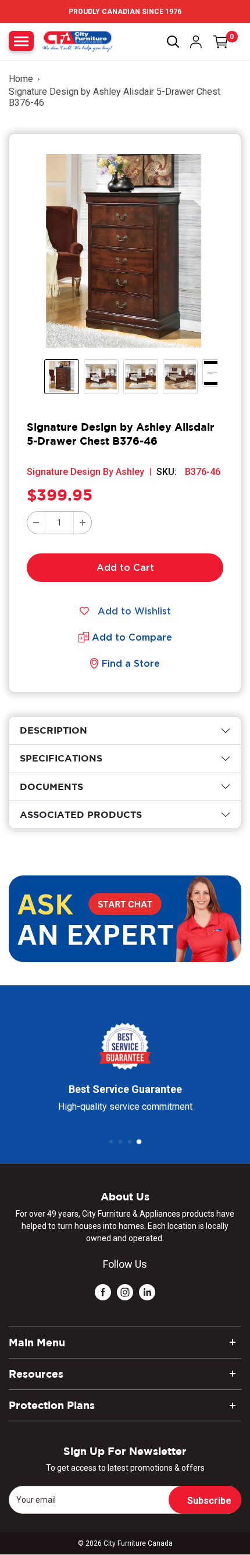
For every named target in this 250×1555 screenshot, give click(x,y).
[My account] (195, 42)
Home (21, 78)
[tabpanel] (125, 730)
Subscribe (209, 1500)
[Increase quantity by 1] (82, 523)
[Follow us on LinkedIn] (147, 1291)
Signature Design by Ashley (85, 471)
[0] (221, 42)
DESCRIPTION (53, 730)
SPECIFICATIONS (61, 758)
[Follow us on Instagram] (125, 1291)
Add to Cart (125, 567)
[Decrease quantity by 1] (36, 523)
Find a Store (131, 663)
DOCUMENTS (51, 786)
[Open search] (173, 41)
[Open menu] (21, 41)
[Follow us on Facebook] (103, 1291)
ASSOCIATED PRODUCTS (81, 814)
